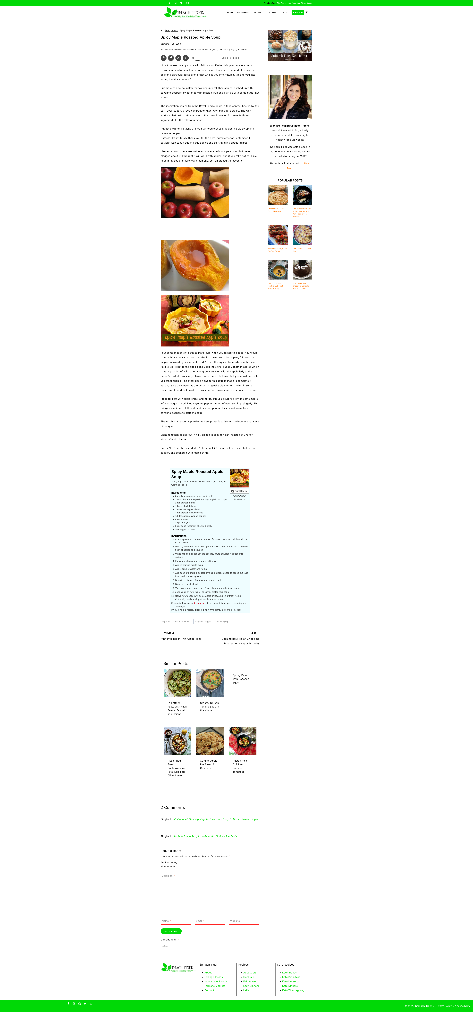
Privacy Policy (443, 1005)
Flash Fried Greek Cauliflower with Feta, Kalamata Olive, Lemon (177, 768)
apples (166, 621)
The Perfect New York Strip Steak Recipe (294, 3)
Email (200, 920)
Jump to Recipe (230, 58)
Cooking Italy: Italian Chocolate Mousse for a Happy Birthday (240, 638)
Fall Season (250, 981)
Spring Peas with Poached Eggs (241, 679)
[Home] (162, 30)
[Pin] (163, 57)
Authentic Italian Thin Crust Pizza (181, 636)
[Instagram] (175, 3)
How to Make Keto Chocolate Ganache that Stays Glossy (301, 285)
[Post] (178, 57)
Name (166, 920)
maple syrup (222, 621)
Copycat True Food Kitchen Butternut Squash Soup (276, 285)
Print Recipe (241, 491)
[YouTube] (187, 3)
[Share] (171, 57)
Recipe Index (243, 12)
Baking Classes (213, 977)
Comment (169, 875)
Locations (270, 12)
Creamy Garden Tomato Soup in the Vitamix (209, 706)
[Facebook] (163, 3)
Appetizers (249, 972)
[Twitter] (181, 3)
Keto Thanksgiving (293, 990)
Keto (285, 972)
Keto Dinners (290, 985)
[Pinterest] (169, 3)
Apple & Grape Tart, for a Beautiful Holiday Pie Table (205, 836)
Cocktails (248, 977)
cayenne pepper (203, 621)
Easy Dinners (251, 985)
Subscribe (298, 12)
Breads (292, 972)
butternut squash (182, 621)
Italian (247, 990)
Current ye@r (170, 939)
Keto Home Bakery (215, 981)
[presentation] (177, 683)
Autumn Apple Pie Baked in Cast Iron (208, 764)
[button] (234, 495)
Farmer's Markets (214, 985)
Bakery (257, 12)
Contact (284, 12)
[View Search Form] (307, 12)
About (230, 12)
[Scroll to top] (466, 1002)
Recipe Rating (169, 862)
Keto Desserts (290, 981)
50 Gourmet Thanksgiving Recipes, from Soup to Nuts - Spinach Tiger (215, 819)
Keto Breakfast (291, 977)
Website (235, 920)
